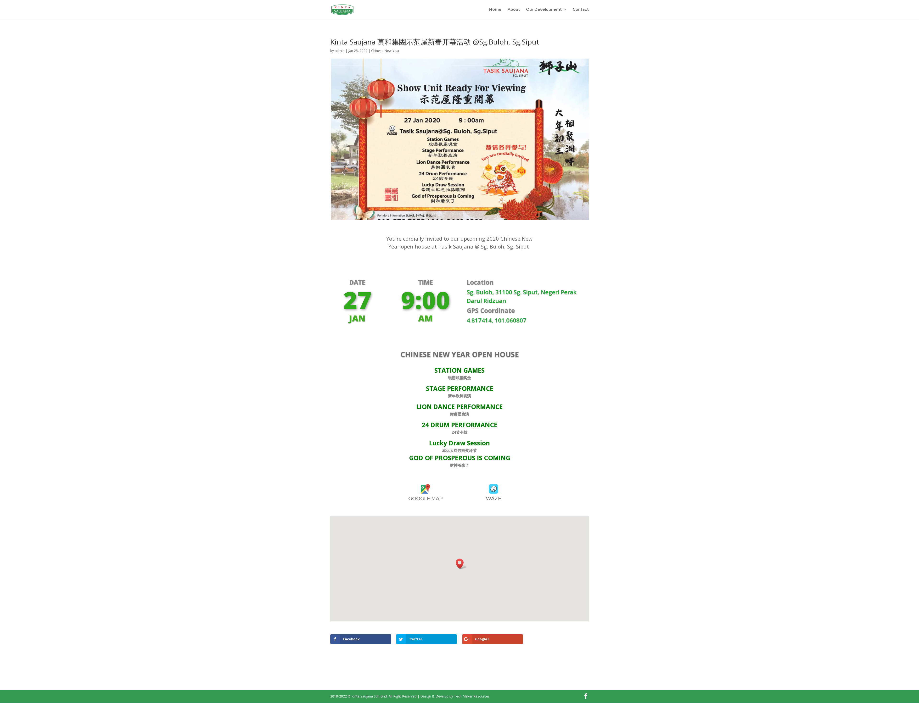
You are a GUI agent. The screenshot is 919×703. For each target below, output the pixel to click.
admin (339, 50)
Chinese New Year (385, 50)
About (514, 10)
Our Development (544, 10)
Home (495, 10)
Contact (581, 10)
